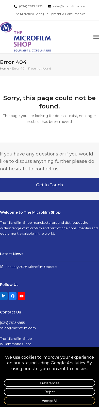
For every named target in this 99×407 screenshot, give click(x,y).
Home (4, 68)
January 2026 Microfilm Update (31, 267)
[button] (96, 37)
